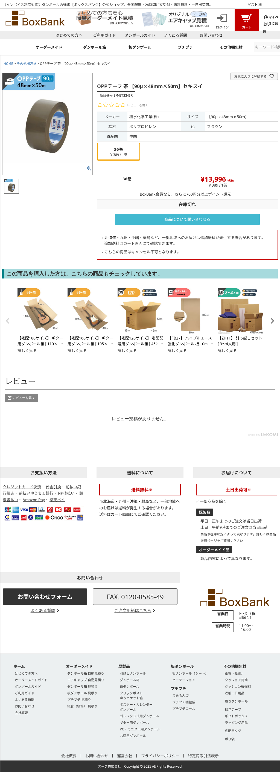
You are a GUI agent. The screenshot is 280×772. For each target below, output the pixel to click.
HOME (8, 63)
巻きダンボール (236, 701)
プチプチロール (183, 708)
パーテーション (183, 679)
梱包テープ (233, 709)
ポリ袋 (230, 738)
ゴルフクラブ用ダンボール (139, 715)
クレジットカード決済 (22, 486)
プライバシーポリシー (160, 755)
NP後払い (66, 493)
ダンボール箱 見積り (82, 686)
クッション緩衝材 (238, 686)
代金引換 (53, 486)
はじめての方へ (69, 35)
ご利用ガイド (104, 35)
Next (272, 320)
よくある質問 (175, 35)
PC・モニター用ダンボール (140, 729)
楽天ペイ (57, 499)
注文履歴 (270, 23)
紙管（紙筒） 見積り (82, 706)
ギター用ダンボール (134, 722)
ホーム (19, 666)
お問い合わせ (211, 35)
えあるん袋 (180, 695)
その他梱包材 (26, 63)
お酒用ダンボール (133, 735)
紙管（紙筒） (234, 673)
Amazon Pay (34, 499)
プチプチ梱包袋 (183, 702)
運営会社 (124, 755)
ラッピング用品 (236, 722)
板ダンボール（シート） (190, 673)
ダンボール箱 (129, 679)
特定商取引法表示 (203, 755)
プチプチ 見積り (79, 699)
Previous (7, 320)
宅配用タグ (233, 730)
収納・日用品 (234, 692)
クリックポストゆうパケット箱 (131, 695)
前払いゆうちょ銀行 (36, 493)
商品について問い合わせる (187, 219)
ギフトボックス (236, 715)
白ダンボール (129, 686)
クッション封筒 (236, 679)
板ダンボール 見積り (82, 692)
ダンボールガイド (140, 35)
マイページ (270, 17)
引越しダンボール (133, 673)
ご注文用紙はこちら (132, 610)
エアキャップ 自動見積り (85, 679)
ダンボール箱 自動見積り (85, 673)
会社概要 (21, 712)
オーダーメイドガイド (31, 679)
